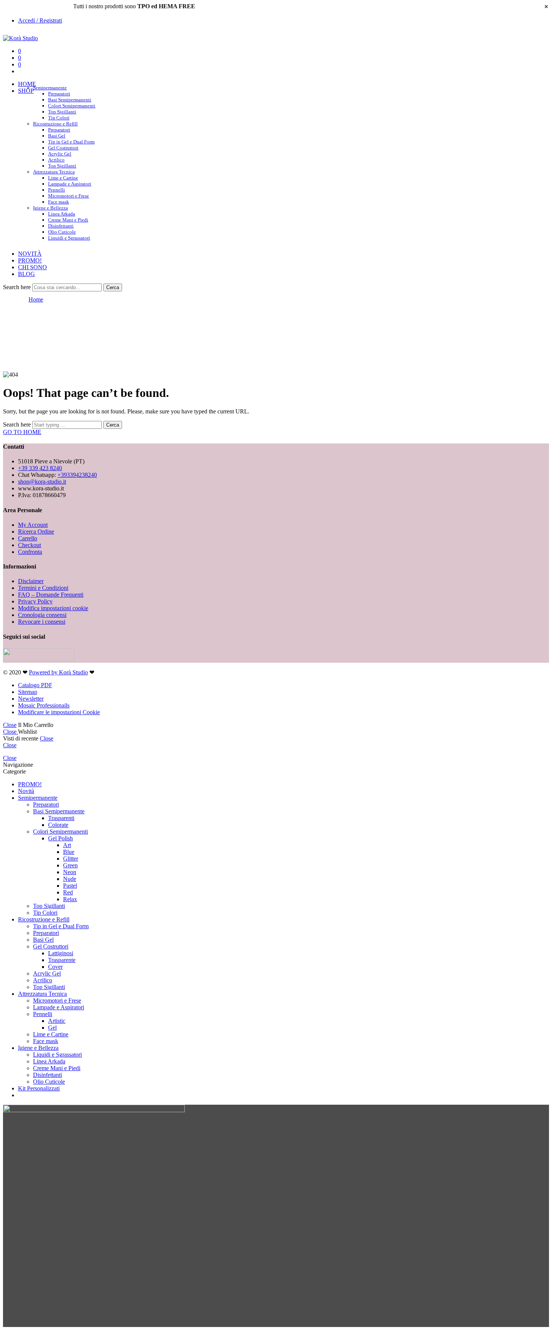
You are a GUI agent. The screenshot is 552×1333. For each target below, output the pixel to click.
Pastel (70, 885)
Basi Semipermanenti (69, 100)
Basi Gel (56, 136)
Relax (70, 899)
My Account (33, 525)
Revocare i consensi (41, 621)
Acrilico (56, 160)
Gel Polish (60, 838)
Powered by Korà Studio (58, 672)
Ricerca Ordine (36, 531)
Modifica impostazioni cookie (53, 608)
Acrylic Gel (59, 154)
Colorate (58, 825)
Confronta (30, 552)
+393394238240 (77, 475)
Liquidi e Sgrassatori (69, 238)
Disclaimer (31, 581)
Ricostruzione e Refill (55, 124)
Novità (26, 791)
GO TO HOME (22, 432)
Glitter (70, 858)
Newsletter (31, 698)
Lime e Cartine (63, 178)
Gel (52, 1027)
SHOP (26, 90)
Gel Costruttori (63, 148)
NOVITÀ (30, 253)
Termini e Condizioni (43, 588)
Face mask (45, 1041)
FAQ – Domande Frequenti (50, 594)
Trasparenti (61, 818)
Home (36, 299)
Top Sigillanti (62, 112)
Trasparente (61, 960)
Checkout (29, 545)
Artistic (56, 1021)
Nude (69, 879)
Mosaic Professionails (43, 705)
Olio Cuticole (62, 232)
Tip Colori (45, 912)
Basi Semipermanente (58, 811)
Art (67, 845)
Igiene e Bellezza (50, 208)
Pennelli (56, 190)
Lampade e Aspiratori (69, 184)
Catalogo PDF (35, 685)
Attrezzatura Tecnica (54, 172)
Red (68, 892)
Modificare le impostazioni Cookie (59, 712)
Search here (17, 287)
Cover (55, 967)
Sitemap (27, 692)
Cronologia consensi (42, 615)
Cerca (112, 287)
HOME (27, 84)
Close (10, 725)
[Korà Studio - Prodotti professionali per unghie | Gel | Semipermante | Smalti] (20, 38)
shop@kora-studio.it (42, 481)
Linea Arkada (61, 214)
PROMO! (30, 260)
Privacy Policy (35, 601)
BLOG (26, 274)
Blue (68, 852)
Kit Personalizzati (39, 1088)
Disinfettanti (61, 226)
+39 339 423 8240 (40, 468)
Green (70, 865)
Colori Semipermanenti (71, 106)
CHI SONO (32, 267)
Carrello (27, 538)
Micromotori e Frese (68, 196)
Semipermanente (50, 87)
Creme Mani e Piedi (68, 220)
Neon (69, 872)
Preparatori (59, 94)
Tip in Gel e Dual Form (71, 142)
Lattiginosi (60, 953)
